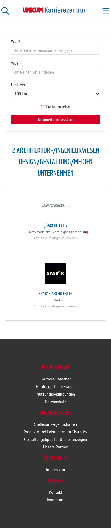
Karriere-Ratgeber (56, 379)
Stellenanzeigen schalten (55, 424)
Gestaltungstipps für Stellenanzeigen (55, 439)
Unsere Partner (55, 447)
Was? (15, 41)
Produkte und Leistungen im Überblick (55, 431)
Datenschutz (55, 401)
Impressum (55, 469)
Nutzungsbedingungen (55, 394)
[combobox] (55, 50)
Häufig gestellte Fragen (55, 386)
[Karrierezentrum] (55, 8)
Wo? (14, 63)
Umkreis (18, 84)
